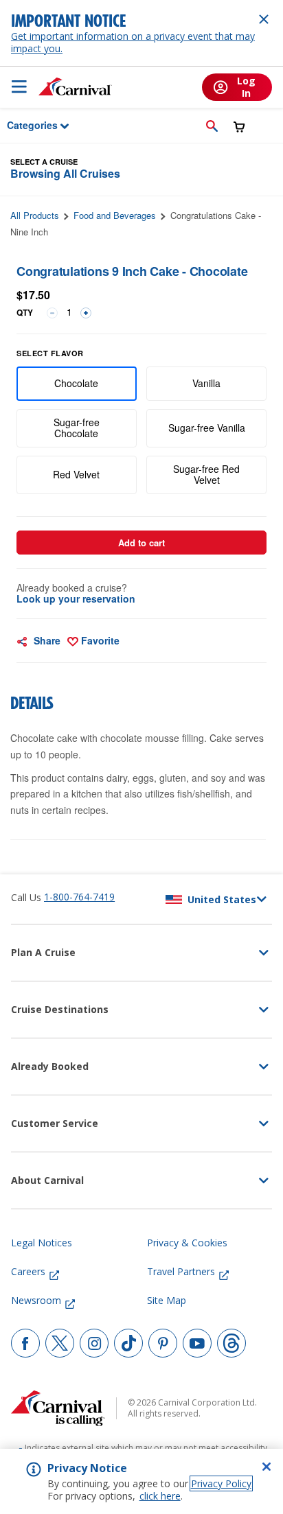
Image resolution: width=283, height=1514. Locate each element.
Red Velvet (76, 474)
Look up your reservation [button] (75, 598)
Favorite (99, 640)
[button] (212, 125)
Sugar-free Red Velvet (206, 474)
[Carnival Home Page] (75, 86)
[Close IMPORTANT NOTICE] (264, 19)
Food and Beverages (114, 215)
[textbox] (141, 295)
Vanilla (206, 383)
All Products (34, 215)
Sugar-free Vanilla (206, 427)
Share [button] (45, 640)
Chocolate (76, 383)
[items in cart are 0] (239, 126)
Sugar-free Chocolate (77, 427)
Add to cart (141, 542)
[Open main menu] (19, 86)
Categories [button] (23, 125)
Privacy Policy (221, 1483)
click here (160, 1495)
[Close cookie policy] (266, 1466)
